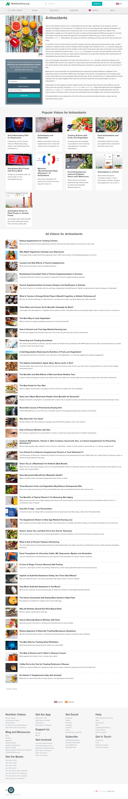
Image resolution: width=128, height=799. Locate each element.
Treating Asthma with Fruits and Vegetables (78, 136)
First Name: (24, 78)
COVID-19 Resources (13, 752)
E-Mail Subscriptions (73, 740)
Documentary (16, 727)
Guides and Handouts (13, 745)
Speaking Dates (11, 743)
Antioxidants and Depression (45, 136)
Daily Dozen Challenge (44, 725)
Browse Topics (11, 718)
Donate (38, 733)
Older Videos (11, 689)
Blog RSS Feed (71, 747)
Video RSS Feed (71, 745)
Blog (7, 735)
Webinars (9, 740)
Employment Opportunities (45, 748)
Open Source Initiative (43, 750)
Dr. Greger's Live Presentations (16, 725)
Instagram (69, 725)
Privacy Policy (100, 730)
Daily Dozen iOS (41, 718)
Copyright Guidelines (103, 727)
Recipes (8, 738)
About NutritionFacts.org (104, 718)
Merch (38, 735)
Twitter (68, 720)
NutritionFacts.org (19, 3)
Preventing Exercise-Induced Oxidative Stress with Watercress (78, 174)
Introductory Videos (12, 720)
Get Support (100, 723)
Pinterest (69, 723)
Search (97, 4)
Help (97, 720)
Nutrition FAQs (11, 747)
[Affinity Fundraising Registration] (11, 790)
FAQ (97, 725)
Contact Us (99, 740)
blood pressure (76, 87)
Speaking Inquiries (102, 745)
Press (97, 742)
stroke (92, 60)
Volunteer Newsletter (73, 742)
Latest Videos (10, 723)
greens (61, 90)
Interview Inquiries (102, 747)
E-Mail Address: (24, 86)
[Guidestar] (6, 790)
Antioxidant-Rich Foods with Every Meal (18, 169)
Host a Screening (41, 755)
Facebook (69, 718)
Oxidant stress (78, 51)
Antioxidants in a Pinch (108, 171)
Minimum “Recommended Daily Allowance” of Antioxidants (48, 172)
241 (40, 54)
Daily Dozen (40, 723)
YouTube (69, 727)
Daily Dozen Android (43, 720)
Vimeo (68, 730)
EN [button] (120, 3)
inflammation (89, 87)
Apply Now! (111, 791)
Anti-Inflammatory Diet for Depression (18, 136)
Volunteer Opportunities (44, 743)
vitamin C (57, 38)
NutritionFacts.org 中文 (74, 732)
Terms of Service (101, 732)
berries (53, 90)
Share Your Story (41, 753)
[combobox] (67, 4)
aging (106, 46)
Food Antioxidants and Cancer (108, 136)
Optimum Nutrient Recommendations (19, 750)
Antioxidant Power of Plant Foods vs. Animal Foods (18, 213)
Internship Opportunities (44, 746)
